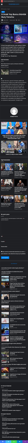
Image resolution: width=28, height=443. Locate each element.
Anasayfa (4, 9)
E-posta (3, 241)
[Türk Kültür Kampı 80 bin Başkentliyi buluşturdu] (5, 72)
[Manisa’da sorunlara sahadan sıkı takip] (7, 198)
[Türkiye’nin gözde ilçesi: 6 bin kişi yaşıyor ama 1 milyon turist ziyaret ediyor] (5, 278)
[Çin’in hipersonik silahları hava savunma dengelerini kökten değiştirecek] (5, 308)
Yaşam (8, 9)
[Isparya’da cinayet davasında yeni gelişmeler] (5, 296)
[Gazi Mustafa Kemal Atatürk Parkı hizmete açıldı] (5, 314)
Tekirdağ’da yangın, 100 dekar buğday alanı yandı (13, 364)
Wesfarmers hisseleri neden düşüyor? (10, 291)
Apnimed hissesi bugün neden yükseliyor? (11, 343)
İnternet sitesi (4, 246)
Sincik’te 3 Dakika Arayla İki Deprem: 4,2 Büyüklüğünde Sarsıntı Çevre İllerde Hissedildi (17, 338)
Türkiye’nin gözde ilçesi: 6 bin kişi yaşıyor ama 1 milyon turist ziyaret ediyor (18, 278)
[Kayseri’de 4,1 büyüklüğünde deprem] (5, 320)
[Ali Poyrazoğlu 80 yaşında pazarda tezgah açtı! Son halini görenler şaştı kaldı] (21, 182)
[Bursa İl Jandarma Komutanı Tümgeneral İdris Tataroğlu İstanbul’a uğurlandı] (21, 166)
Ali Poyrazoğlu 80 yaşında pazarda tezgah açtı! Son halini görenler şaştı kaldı (21, 189)
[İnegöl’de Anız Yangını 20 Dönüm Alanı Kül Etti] (5, 376)
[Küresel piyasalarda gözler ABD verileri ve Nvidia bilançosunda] (5, 332)
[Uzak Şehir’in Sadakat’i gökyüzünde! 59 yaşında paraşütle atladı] (7, 166)
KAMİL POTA (5, 20)
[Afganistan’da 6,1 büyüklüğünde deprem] (5, 370)
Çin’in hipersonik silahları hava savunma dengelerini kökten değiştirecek (17, 307)
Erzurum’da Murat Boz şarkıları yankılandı (6, 188)
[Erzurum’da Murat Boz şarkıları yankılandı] (7, 182)
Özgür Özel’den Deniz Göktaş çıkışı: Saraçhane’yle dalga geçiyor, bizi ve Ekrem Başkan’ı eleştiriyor (17, 285)
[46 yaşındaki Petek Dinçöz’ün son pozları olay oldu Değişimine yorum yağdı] (21, 198)
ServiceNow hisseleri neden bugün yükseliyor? (12, 268)
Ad (2, 236)
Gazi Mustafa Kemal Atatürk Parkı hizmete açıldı (17, 313)
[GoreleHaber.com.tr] (14, 4)
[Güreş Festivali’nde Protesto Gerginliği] (5, 354)
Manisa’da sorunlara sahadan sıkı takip (6, 204)
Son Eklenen (14, 263)
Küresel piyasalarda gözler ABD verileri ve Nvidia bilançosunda (18, 331)
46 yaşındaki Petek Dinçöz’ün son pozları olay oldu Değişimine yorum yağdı (20, 205)
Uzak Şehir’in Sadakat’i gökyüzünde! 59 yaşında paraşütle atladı (7, 173)
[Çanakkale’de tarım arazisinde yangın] (5, 326)
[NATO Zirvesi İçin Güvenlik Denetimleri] (5, 360)
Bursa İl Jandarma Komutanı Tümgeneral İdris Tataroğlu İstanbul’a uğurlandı (20, 173)
